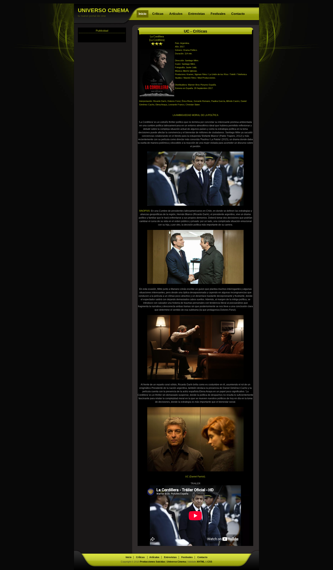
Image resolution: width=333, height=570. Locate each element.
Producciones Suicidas (153, 561)
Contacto (238, 13)
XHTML (201, 561)
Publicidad (102, 30)
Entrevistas (196, 13)
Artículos (175, 13)
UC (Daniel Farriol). (195, 476)
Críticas (157, 13)
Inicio (142, 13)
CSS (209, 561)
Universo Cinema (176, 561)
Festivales (218, 13)
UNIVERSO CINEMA (103, 12)
